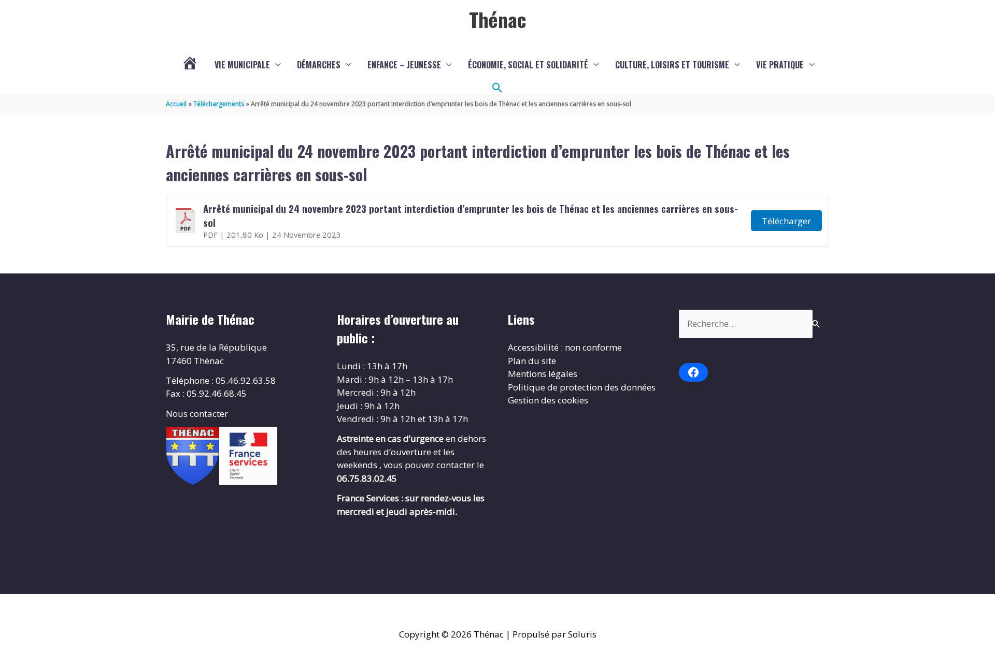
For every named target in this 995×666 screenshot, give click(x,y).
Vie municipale (242, 65)
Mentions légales (542, 374)
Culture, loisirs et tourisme (672, 65)
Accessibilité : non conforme (565, 347)
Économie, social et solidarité (528, 65)
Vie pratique (780, 65)
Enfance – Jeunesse (404, 65)
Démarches (318, 65)
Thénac (497, 19)
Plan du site (532, 361)
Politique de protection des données (582, 387)
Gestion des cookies (548, 400)
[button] (497, 88)
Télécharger (786, 221)
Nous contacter (197, 413)
